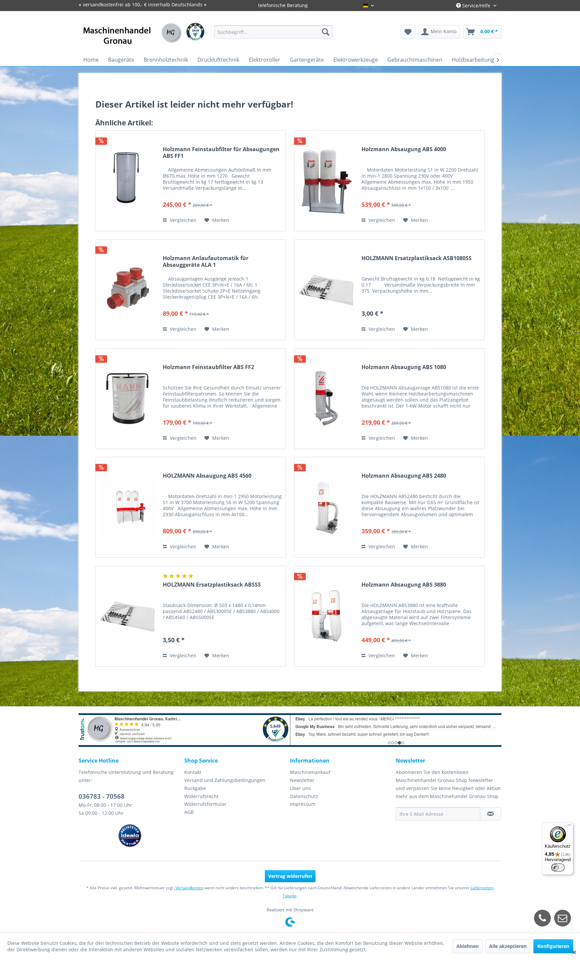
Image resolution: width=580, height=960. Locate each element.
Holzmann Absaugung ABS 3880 (403, 584)
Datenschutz (304, 796)
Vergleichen (182, 220)
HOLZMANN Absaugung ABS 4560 (207, 475)
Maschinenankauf (310, 772)
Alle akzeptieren (508, 946)
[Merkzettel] (408, 32)
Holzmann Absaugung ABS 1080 (403, 367)
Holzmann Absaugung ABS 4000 (403, 149)
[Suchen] (326, 32)
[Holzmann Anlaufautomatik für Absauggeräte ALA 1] (127, 289)
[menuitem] (273, 32)
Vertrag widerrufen (290, 876)
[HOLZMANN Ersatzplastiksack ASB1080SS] (326, 289)
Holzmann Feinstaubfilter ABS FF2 (208, 367)
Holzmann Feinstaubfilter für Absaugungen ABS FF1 (221, 152)
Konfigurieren (553, 946)
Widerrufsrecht (201, 796)
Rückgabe (195, 788)
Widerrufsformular (205, 804)
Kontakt (192, 772)
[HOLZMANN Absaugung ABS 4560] (127, 507)
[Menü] (569, 827)
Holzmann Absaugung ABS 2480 (403, 475)
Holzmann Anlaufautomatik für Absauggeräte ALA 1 (205, 261)
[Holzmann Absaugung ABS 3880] (326, 616)
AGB (189, 812)
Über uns (300, 788)
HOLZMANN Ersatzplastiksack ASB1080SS (416, 258)
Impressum (303, 804)
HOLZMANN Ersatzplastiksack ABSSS (212, 584)
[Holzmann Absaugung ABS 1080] (326, 398)
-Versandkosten (188, 888)
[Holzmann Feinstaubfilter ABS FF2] (127, 398)
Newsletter (302, 780)
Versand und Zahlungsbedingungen (224, 780)
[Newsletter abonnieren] (490, 814)
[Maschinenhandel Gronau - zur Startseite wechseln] (132, 38)
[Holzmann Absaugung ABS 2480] (326, 507)
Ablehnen (467, 946)
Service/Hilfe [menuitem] (476, 5)
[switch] (558, 867)
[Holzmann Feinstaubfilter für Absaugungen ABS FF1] (127, 180)
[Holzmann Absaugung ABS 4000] (326, 180)
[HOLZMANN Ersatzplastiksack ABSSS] (127, 616)
